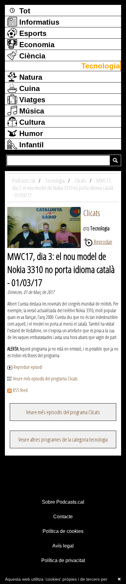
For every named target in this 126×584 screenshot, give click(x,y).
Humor (30, 133)
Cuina (28, 88)
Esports (31, 33)
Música (30, 111)
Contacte (63, 516)
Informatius (38, 22)
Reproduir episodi (27, 367)
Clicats (91, 213)
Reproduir (102, 241)
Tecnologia (100, 66)
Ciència (31, 56)
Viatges (31, 100)
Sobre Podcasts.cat (63, 502)
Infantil (30, 145)
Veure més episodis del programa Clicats (45, 378)
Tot (23, 11)
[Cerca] (115, 160)
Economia (35, 44)
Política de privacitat (63, 560)
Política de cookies (63, 531)
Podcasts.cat (24, 180)
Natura (29, 77)
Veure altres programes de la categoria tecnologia (63, 439)
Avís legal (63, 545)
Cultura (31, 122)
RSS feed (20, 390)
